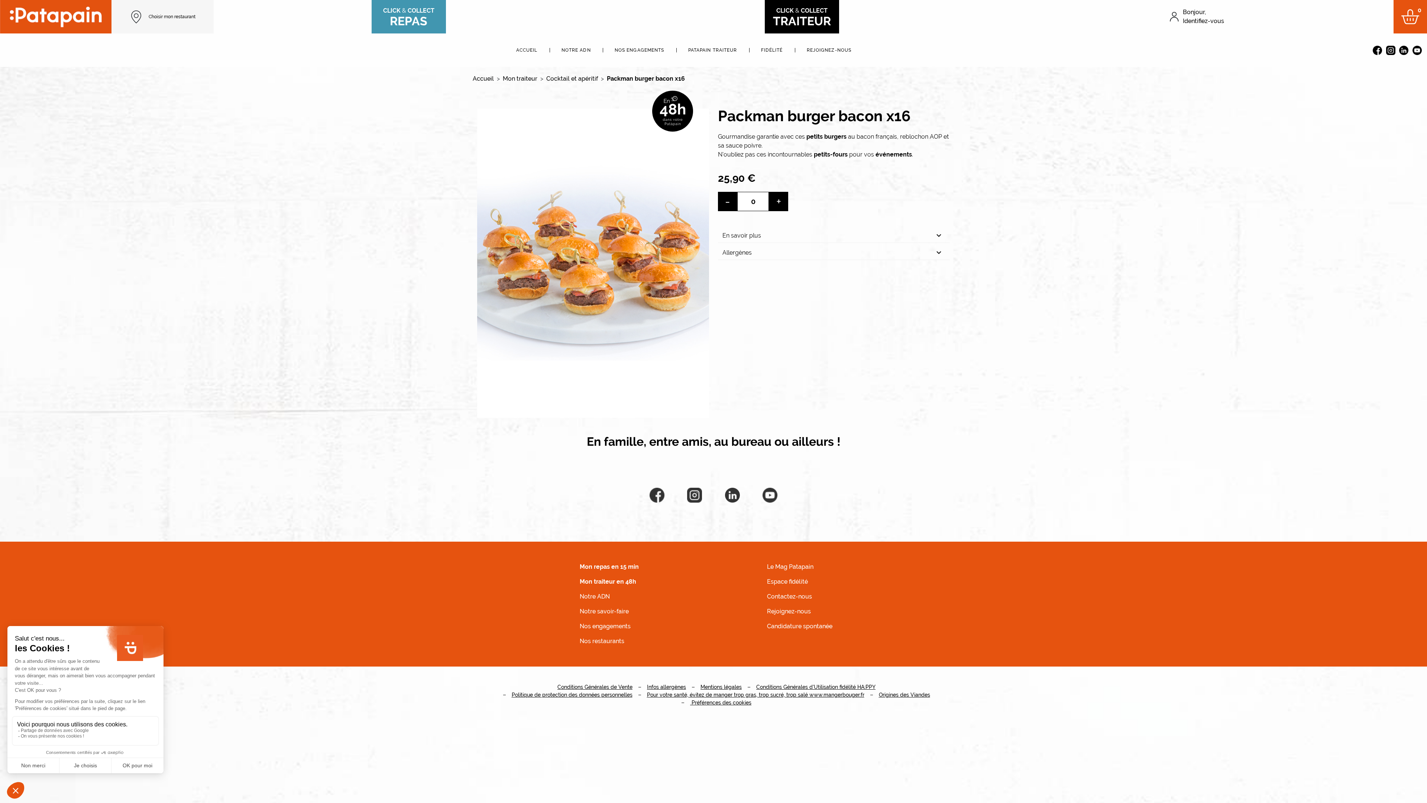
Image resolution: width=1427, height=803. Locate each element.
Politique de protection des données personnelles (572, 695)
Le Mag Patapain (790, 566)
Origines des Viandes (904, 695)
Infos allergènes (666, 687)
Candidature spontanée (799, 626)
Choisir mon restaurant (172, 16)
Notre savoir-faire (604, 611)
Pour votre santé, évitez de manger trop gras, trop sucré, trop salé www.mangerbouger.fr (755, 695)
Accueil (527, 50)
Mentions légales (721, 687)
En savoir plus (741, 235)
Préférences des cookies (720, 703)
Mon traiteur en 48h (608, 581)
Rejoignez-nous (829, 50)
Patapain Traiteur (712, 50)
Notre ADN (576, 50)
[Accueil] (55, 16)
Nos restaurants (602, 641)
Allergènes (737, 252)
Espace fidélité (787, 581)
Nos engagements (639, 50)
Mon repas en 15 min (609, 566)
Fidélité (772, 50)
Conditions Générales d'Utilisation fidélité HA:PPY (816, 687)
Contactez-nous (789, 596)
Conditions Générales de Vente (594, 687)
